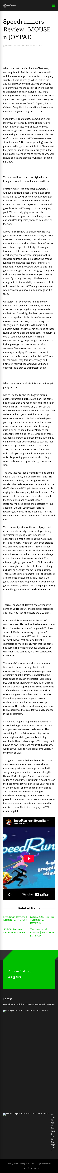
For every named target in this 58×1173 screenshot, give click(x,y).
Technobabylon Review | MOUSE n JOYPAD (42, 932)
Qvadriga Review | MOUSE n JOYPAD (15, 918)
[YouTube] (14, 977)
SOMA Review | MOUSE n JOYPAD (15, 931)
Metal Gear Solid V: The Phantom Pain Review (28, 1004)
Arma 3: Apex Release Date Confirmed (53, 1132)
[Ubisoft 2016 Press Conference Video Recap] (27, 1009)
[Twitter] (9, 977)
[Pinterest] (17, 977)
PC (42, 45)
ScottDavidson (12, 45)
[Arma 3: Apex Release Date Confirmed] (25, 1113)
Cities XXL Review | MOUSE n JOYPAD (42, 920)
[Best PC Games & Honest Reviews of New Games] (9, 7)
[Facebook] (11, 977)
